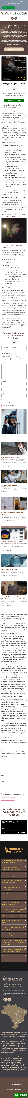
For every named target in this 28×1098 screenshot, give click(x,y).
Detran (10, 297)
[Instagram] (15, 18)
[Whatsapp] (12, 18)
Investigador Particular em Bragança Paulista (12, 513)
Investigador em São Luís (9, 485)
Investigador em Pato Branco (10, 569)
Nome (3, 381)
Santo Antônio (15, 110)
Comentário (5, 362)
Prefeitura (15, 292)
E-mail (3, 387)
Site (2, 393)
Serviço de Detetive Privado (9, 597)
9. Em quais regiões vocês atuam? (12, 916)
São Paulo (21, 132)
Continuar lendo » (6, 466)
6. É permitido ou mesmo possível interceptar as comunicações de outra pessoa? (13, 896)
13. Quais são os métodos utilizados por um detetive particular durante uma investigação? (14, 942)
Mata (15, 252)
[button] (14, 88)
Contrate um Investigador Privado (12, 542)
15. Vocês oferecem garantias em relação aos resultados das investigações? (12, 958)
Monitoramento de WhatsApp (10, 457)
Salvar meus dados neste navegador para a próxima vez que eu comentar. (13, 401)
